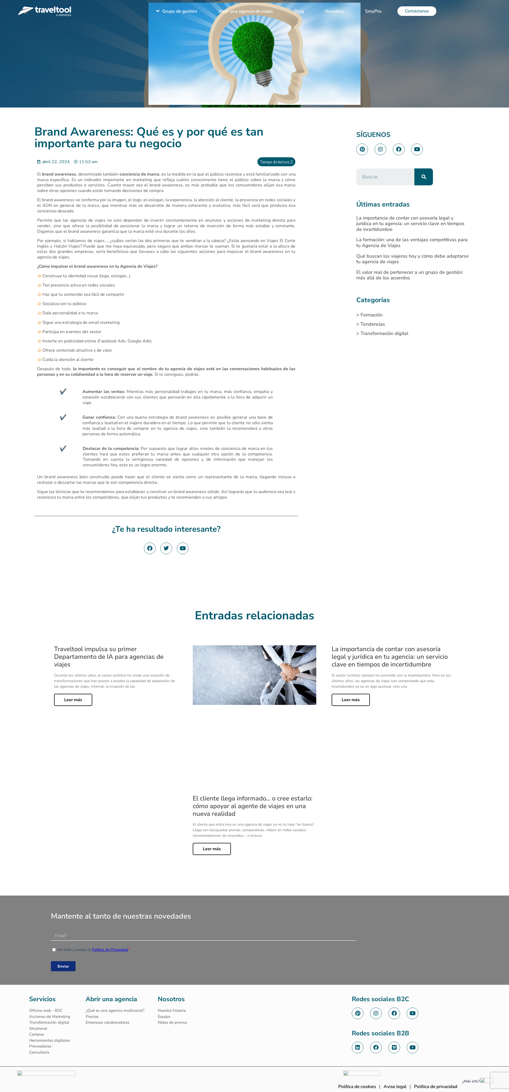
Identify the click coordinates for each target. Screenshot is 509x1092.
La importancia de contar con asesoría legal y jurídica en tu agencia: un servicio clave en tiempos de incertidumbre (410, 223)
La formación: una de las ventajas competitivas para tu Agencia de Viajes (412, 242)
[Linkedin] (357, 1047)
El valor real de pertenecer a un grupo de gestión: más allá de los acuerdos (409, 275)
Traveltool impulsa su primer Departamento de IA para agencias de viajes (109, 657)
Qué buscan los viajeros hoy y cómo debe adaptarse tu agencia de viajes (412, 259)
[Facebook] (399, 149)
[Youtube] (417, 149)
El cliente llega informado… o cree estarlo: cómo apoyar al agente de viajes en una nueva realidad (253, 806)
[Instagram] (380, 149)
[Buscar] (423, 176)
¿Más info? (471, 1081)
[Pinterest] (362, 149)
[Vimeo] (394, 1047)
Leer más (73, 700)
